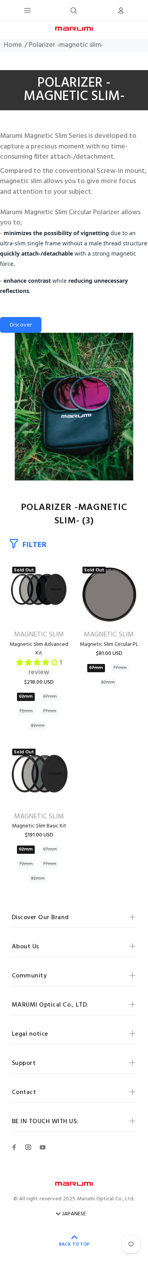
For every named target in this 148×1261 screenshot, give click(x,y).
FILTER (34, 545)
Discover (21, 325)
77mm (49, 711)
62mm (26, 697)
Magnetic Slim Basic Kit (39, 826)
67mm (50, 697)
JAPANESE (74, 1214)
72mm (26, 711)
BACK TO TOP (74, 1244)
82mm (38, 726)
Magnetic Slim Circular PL (109, 644)
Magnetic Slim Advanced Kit (38, 649)
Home (13, 45)
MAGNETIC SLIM (39, 634)
